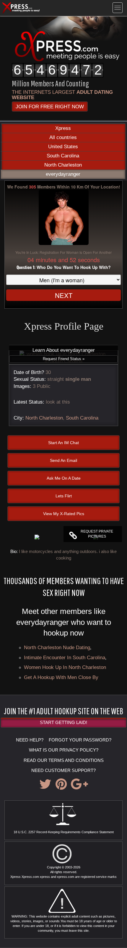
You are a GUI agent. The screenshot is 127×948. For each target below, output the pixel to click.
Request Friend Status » (63, 359)
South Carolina (63, 156)
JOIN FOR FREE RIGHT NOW (50, 106)
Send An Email (63, 460)
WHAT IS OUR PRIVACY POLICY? (63, 749)
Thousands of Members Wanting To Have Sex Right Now (64, 586)
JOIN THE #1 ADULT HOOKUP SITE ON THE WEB (63, 710)
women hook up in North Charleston (65, 667)
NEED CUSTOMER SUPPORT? (63, 770)
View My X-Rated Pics (63, 513)
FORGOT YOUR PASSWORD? (80, 739)
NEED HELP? (29, 739)
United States (63, 146)
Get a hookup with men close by (61, 677)
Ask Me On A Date (64, 478)
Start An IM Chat (63, 442)
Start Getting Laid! (63, 722)
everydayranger (63, 174)
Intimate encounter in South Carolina (64, 657)
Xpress (63, 128)
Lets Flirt (64, 496)
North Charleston (63, 165)
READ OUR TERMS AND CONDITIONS (64, 760)
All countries (63, 137)
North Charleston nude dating (57, 647)
